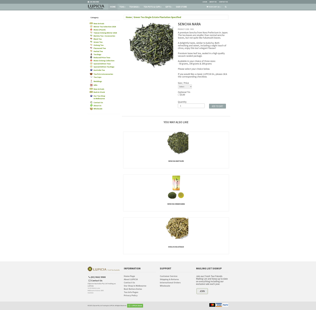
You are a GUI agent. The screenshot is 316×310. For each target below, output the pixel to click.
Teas (121, 6)
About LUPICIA (131, 279)
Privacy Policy (131, 295)
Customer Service (168, 276)
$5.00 (182, 94)
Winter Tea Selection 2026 (105, 26)
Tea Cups (97, 77)
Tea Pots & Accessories (103, 74)
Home (113, 6)
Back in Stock (99, 92)
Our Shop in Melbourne (135, 285)
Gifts (168, 6)
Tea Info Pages (131, 292)
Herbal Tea (98, 51)
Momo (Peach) (100, 30)
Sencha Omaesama (176, 204)
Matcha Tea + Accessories (104, 36)
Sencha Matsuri (176, 161)
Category (94, 17)
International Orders (170, 282)
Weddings (98, 81)
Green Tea (98, 42)
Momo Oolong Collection (104, 60)
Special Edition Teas (102, 64)
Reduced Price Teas (102, 57)
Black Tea (98, 39)
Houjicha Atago (176, 247)
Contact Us (98, 102)
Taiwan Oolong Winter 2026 (105, 33)
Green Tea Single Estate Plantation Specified (157, 17)
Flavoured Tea (100, 48)
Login (205, 2)
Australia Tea (99, 70)
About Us (97, 105)
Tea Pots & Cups (152, 6)
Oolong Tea (98, 45)
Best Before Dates (133, 289)
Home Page (129, 276)
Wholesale (98, 108)
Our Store (181, 6)
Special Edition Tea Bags (104, 67)
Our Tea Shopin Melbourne (99, 97)
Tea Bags (134, 6)
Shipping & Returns (169, 279)
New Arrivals (99, 23)
